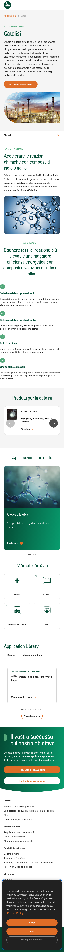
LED (47, 624)
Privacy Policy (15, 913)
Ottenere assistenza (20, 85)
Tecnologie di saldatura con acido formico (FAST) (29, 863)
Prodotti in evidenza (14, 848)
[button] (10, 423)
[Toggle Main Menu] (58, 4)
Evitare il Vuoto (12, 854)
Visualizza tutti (32, 716)
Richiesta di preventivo (32, 770)
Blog (6, 815)
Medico (17, 595)
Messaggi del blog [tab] (32, 655)
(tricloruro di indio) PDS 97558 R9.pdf (31, 679)
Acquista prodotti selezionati (19, 832)
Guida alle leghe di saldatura (19, 820)
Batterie (47, 595)
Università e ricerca (17, 624)
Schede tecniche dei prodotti (25, 672)
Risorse (7, 801)
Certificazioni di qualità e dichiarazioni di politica (29, 811)
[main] (32, 396)
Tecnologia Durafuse (14, 858)
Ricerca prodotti (12, 827)
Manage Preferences (32, 940)
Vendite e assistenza (14, 837)
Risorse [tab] (11, 655)
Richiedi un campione (32, 781)
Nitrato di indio (29, 412)
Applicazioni (10, 16)
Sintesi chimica (17, 515)
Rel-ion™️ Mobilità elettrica (18, 867)
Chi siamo (9, 874)
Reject (32, 931)
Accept (32, 923)
